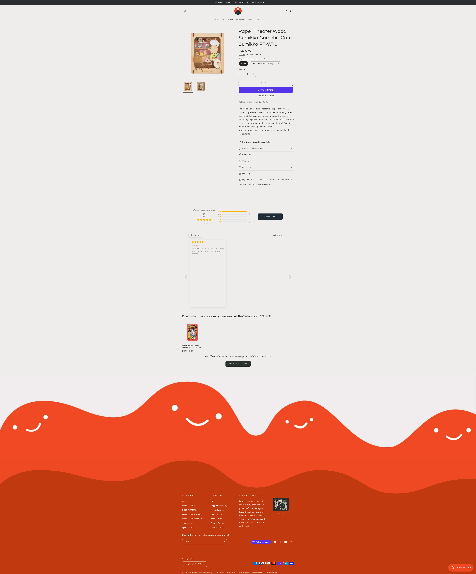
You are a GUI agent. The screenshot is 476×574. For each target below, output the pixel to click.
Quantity (242, 69)
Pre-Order (186, 501)
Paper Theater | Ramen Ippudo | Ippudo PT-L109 (191, 346)
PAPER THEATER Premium (192, 519)
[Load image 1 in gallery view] (188, 86)
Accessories (187, 523)
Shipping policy (257, 572)
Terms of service (244, 572)
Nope (243, 64)
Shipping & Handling (219, 506)
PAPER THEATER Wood (191, 514)
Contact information (271, 572)
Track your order (217, 528)
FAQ (212, 501)
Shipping (242, 54)
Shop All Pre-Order (238, 364)
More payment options (266, 96)
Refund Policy (216, 519)
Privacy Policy (216, 514)
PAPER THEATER (188, 506)
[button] (185, 11)
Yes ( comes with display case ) (265, 64)
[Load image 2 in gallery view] (201, 86)
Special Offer (187, 528)
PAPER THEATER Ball (190, 510)
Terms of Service (217, 523)
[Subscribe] (224, 542)
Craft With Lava (193, 573)
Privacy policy (231, 572)
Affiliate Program (217, 510)
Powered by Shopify (205, 573)
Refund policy (219, 572)
